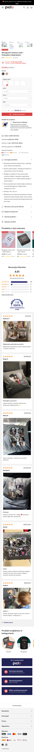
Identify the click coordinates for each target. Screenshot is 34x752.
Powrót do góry (17, 705)
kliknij (17, 3)
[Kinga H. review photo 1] (17, 380)
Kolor (4, 71)
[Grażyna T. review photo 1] (17, 331)
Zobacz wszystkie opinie (7, 294)
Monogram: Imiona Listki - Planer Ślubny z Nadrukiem (8, 251)
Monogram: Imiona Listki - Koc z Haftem (23, 250)
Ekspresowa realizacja (20, 122)
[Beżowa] (6, 73)
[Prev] (2, 45)
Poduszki (8, 651)
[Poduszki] (8, 643)
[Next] (31, 45)
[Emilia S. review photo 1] (17, 598)
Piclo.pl (7, 748)
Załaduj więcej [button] (8, 622)
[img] (8, 316)
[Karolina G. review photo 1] (17, 491)
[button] (31, 7)
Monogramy (24, 651)
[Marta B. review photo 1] (17, 436)
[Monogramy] (24, 643)
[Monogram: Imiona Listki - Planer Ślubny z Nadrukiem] (8, 239)
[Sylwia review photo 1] (17, 548)
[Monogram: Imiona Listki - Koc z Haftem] (24, 239)
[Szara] (3, 73)
